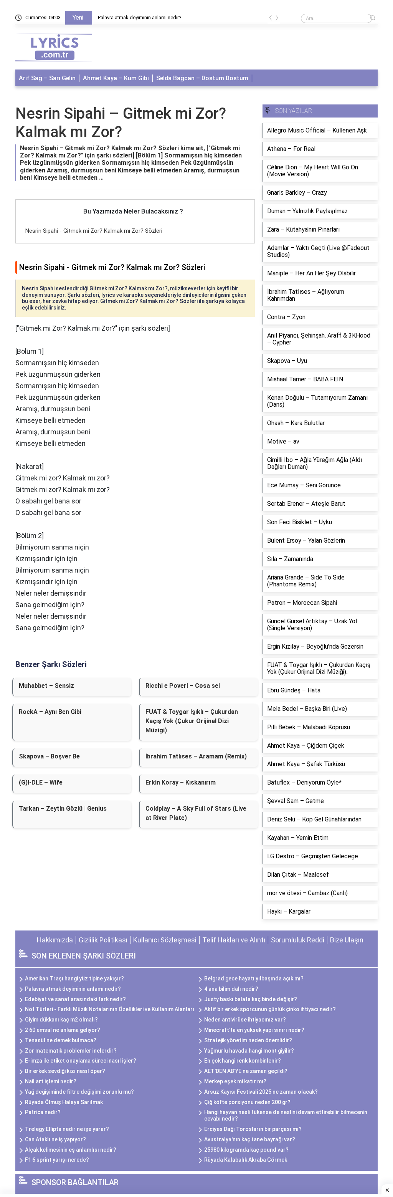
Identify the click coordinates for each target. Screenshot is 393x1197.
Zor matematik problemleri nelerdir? (71, 1051)
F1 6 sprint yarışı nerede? (57, 1160)
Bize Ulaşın (346, 940)
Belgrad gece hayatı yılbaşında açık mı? (254, 978)
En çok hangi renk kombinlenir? (242, 1061)
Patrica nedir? (43, 1112)
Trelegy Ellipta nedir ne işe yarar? (67, 1129)
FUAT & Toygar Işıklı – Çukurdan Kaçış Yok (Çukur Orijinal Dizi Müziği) (191, 721)
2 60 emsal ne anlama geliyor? (62, 1030)
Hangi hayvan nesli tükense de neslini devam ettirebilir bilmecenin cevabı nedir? (285, 1115)
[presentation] (271, 19)
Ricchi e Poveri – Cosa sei (182, 685)
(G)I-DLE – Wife (41, 782)
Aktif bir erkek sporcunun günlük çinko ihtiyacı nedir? (270, 1009)
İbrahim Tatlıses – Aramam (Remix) (196, 756)
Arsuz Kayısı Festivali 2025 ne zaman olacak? (261, 1092)
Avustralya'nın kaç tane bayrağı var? (249, 1139)
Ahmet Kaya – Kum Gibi (116, 78)
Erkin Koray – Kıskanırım (180, 782)
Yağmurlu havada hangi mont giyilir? (249, 1051)
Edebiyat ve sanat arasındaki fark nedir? (75, 999)
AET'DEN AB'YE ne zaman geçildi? (245, 1071)
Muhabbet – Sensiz (46, 685)
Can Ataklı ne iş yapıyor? (55, 1139)
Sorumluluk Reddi (297, 940)
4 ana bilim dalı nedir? (231, 989)
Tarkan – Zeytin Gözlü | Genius (63, 808)
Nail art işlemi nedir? (50, 1081)
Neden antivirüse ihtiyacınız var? (245, 1020)
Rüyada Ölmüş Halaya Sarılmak (64, 1102)
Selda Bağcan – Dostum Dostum (202, 78)
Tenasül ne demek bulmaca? (60, 1040)
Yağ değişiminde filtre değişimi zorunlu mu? (79, 1092)
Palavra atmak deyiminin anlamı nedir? (140, 17)
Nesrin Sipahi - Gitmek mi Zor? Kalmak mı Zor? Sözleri (93, 230)
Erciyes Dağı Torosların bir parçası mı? (253, 1129)
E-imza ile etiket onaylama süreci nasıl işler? (80, 1061)
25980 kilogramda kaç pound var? (246, 1150)
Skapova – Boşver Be (49, 756)
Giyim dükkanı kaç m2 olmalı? (61, 1020)
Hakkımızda (55, 940)
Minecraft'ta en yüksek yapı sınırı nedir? (254, 1030)
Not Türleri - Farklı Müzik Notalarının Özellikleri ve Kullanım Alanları (109, 1009)
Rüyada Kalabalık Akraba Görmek (245, 1160)
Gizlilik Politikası (103, 940)
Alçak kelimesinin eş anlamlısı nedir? (70, 1150)
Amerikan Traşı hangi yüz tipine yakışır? (74, 978)
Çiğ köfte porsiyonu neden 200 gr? (247, 1102)
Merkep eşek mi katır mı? (235, 1081)
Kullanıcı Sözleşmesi (164, 940)
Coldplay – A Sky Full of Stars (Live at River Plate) (195, 813)
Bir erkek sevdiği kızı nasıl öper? (65, 1071)
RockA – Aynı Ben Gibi (50, 711)
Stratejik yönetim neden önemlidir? (248, 1040)
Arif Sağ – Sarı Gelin (47, 78)
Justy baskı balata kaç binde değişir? (250, 999)
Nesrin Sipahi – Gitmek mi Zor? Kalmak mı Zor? (120, 122)
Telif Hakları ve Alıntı (233, 940)
